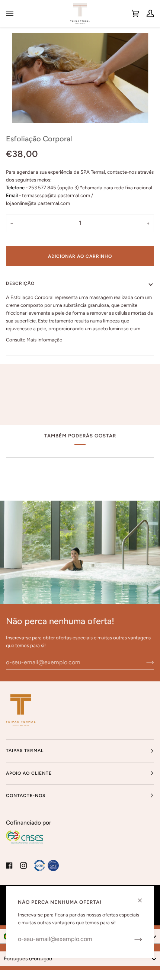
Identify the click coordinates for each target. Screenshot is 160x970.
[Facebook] (9, 865)
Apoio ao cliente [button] (29, 773)
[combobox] (80, 958)
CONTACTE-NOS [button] (25, 795)
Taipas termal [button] (25, 750)
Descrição (20, 283)
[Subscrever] (144, 662)
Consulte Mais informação (34, 340)
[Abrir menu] (13, 13)
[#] (46, 865)
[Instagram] (23, 865)
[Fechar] (143, 897)
